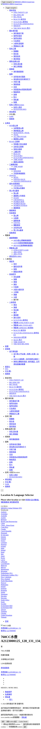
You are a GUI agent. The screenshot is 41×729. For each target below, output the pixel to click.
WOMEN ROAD (19, 203)
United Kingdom (6, 615)
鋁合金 (16, 54)
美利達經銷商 (18, 72)
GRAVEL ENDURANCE (22, 181)
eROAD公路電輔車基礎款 (23, 245)
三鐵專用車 (13, 164)
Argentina (4, 514)
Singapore (4, 594)
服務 (11, 74)
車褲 (15, 307)
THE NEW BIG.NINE (21, 344)
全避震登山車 (18, 128)
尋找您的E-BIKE (15, 256)
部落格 (7, 349)
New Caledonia (6, 577)
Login (11, 116)
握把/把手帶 (17, 266)
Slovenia (4, 598)
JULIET (16, 198)
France (3, 541)
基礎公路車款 (18, 162)
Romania (4, 590)
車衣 (15, 305)
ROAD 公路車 (14, 141)
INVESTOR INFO (19, 109)
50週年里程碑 (18, 43)
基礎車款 (16, 208)
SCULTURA (17, 156)
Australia (4, 516)
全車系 (7, 123)
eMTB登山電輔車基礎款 (22, 240)
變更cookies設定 (12, 721)
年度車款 (12, 213)
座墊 (15, 269)
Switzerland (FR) (6, 608)
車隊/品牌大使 (14, 61)
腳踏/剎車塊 (17, 272)
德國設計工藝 (18, 46)
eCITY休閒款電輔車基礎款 (23, 243)
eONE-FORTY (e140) (20, 250)
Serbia (3, 592)
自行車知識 (13, 351)
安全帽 (16, 310)
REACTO (16, 154)
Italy (2, 554)
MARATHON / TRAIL (21, 133)
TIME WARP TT (19, 342)
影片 (15, 97)
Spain (3, 602)
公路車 (16, 218)
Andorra (3, 512)
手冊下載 (16, 82)
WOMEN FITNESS (20, 205)
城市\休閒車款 (14, 184)
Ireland (3, 550)
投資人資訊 (17, 107)
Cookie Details (23, 721)
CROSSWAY (18, 186)
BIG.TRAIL (17, 17)
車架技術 (16, 56)
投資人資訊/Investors (16, 105)
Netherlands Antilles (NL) (9, 575)
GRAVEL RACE (19, 179)
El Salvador (5, 535)
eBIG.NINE (17, 252)
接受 (3, 721)
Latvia (3, 560)
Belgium (4, 520)
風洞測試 (16, 59)
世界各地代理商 (19, 77)
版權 (15, 102)
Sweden (3, 604)
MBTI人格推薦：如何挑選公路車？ (26, 359)
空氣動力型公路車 (20, 144)
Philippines (4, 585)
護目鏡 (16, 315)
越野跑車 (16, 221)
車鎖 (15, 295)
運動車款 (16, 225)
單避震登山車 (18, 131)
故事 (15, 94)
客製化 (7, 367)
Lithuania (4, 562)
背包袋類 (16, 277)
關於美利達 (13, 31)
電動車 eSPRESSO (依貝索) (23, 328)
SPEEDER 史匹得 (19, 337)
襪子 (15, 312)
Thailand (4, 611)
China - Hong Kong (7, 525)
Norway (3, 583)
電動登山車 (13, 248)
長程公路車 (17, 149)
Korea (3, 558)
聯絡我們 (8, 692)
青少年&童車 (14, 191)
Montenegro (5, 569)
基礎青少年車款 (19, 196)
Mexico (3, 567)
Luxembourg (5, 564)
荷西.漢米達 (17, 64)
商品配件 (12, 274)
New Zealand (5, 579)
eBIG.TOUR (17, 254)
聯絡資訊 (16, 92)
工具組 (16, 292)
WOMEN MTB (18, 202)
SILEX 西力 (17, 340)
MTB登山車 (13, 126)
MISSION (16, 26)
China (3, 523)
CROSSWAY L (18, 200)
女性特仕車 (17, 228)
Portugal (3, 588)
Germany (4, 542)
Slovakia (4, 596)
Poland (3, 586)
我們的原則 (17, 38)
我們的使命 (17, 36)
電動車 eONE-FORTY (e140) (23, 323)
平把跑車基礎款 (19, 173)
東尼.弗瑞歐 (17, 66)
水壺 (15, 297)
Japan (3, 556)
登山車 (16, 193)
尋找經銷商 (5, 668)
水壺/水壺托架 (18, 289)
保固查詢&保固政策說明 (22, 89)
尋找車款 (12, 112)
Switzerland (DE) (7, 606)
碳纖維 (16, 51)
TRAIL (16, 135)
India (2, 548)
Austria (3, 518)
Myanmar (4, 571)
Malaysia (4, 565)
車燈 (15, 282)
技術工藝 (12, 49)
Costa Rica (4, 527)
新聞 (6, 346)
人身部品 (12, 302)
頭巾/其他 (17, 318)
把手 (15, 264)
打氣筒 (16, 287)
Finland (3, 539)
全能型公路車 (18, 147)
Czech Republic (6, 531)
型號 (6, 621)
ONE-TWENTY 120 (20, 12)
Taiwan (3, 609)
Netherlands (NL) (7, 573)
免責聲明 (8, 694)
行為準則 (16, 41)
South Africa (5, 600)
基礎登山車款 (18, 139)
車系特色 (12, 10)
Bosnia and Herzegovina (9, 521)
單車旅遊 (16, 84)
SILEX (15, 177)
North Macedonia (7, 581)
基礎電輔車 (13, 238)
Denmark (4, 533)
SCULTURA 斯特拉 (20, 22)
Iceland (3, 546)
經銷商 (11, 69)
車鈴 (15, 284)
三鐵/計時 (17, 152)
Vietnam (3, 617)
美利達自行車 (18, 33)
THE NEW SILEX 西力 (21, 28)
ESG (6, 369)
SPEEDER (17, 171)
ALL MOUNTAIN (19, 136)
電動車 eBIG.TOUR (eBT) (22, 325)
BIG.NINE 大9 (18, 15)
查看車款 (12, 233)
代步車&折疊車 (19, 188)
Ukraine (3, 613)
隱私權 (16, 100)
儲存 (25, 727)
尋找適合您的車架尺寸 (21, 79)
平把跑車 (12, 169)
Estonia (3, 537)
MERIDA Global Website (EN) (11, 508)
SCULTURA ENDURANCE (23, 24)
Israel (2, 552)
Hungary (4, 544)
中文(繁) (8, 482)
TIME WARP (18, 159)
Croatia (3, 529)
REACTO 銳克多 (19, 19)
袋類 (15, 279)
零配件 (11, 261)
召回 (15, 87)
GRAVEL (12, 175)
